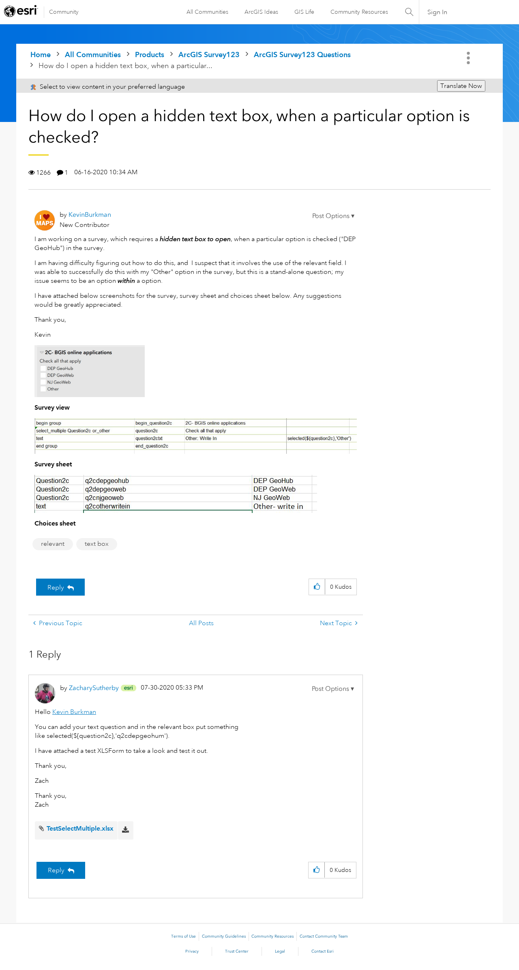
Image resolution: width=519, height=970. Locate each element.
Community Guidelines (224, 936)
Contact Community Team (324, 936)
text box (97, 544)
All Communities (207, 11)
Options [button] (469, 58)
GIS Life (304, 11)
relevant (52, 544)
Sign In (437, 12)
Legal (280, 951)
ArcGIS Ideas (261, 11)
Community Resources (359, 11)
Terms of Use (183, 936)
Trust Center (237, 951)
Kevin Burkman (74, 712)
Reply (55, 587)
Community (64, 11)
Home (40, 54)
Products (149, 54)
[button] (333, 216)
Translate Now (461, 86)
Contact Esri (322, 951)
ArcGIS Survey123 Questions (302, 54)
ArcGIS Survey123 (209, 54)
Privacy (192, 951)
